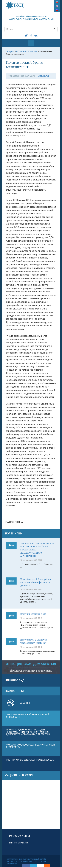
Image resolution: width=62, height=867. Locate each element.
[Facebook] (26, 865)
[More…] (45, 865)
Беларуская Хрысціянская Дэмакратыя (31, 18)
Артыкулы (43, 76)
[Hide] (48, 865)
